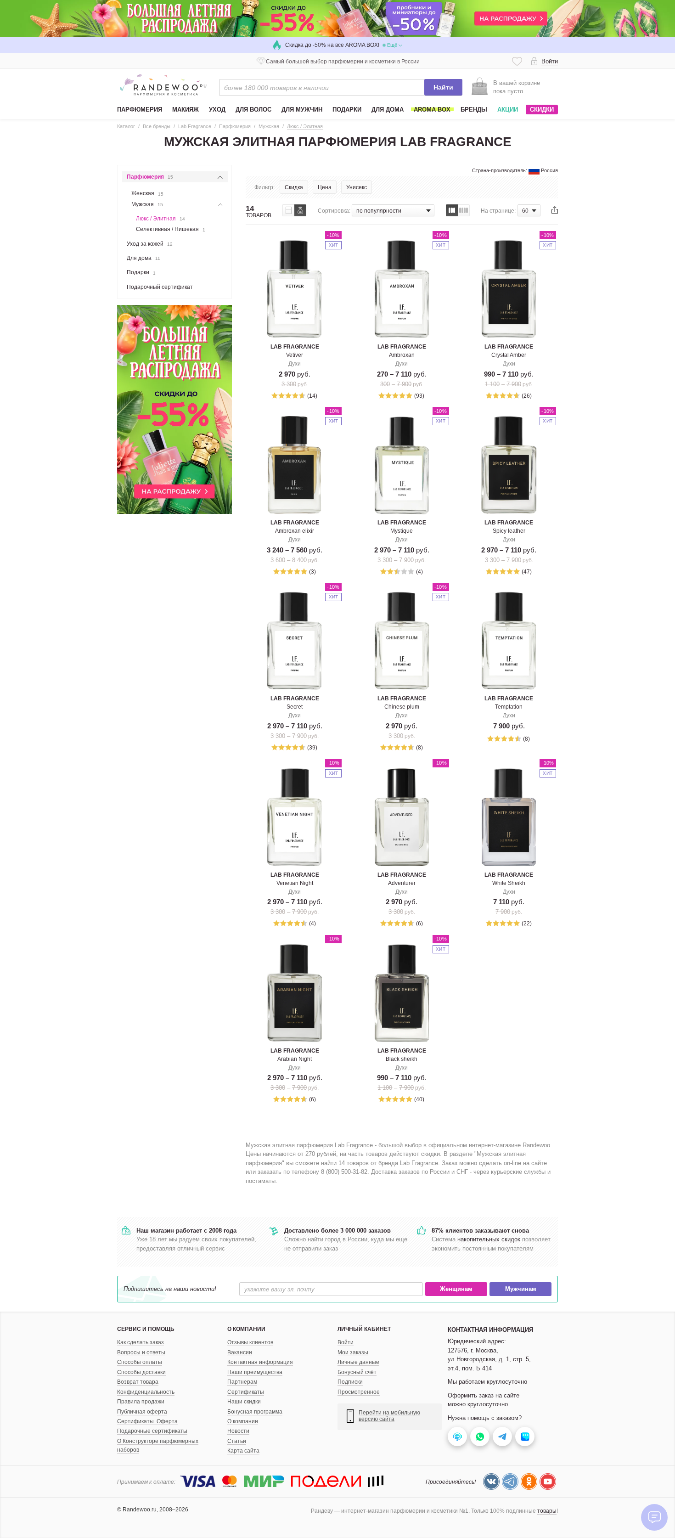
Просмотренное (359, 1392)
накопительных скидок (488, 1239)
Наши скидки (244, 1401)
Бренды (474, 109)
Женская (147, 193)
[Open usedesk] (457, 1436)
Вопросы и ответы (141, 1352)
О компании (242, 1421)
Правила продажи (140, 1401)
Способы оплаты (139, 1362)
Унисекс (356, 187)
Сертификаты (245, 1392)
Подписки (350, 1382)
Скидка (294, 187)
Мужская (147, 204)
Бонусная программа (254, 1411)
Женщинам (456, 1289)
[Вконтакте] (491, 1481)
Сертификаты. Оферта (147, 1421)
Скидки (542, 109)
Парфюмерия (150, 177)
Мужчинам (520, 1289)
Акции (507, 109)
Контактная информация (260, 1362)
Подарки (141, 272)
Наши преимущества (254, 1372)
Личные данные (358, 1362)
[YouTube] (548, 1481)
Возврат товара (137, 1382)
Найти (443, 87)
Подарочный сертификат (160, 287)
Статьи (236, 1441)
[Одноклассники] (529, 1481)
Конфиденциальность (145, 1392)
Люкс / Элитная (160, 218)
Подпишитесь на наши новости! (170, 1288)
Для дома (143, 258)
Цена (325, 187)
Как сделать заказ (140, 1342)
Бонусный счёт (357, 1372)
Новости (238, 1431)
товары (547, 1511)
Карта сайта (243, 1451)
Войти (346, 1342)
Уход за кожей (150, 244)
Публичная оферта (142, 1411)
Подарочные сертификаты (152, 1431)
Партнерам (242, 1382)
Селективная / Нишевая (170, 229)
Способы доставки (141, 1372)
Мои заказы (353, 1352)
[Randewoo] (163, 84)
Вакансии (239, 1352)
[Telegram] (510, 1481)
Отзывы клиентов (250, 1342)
